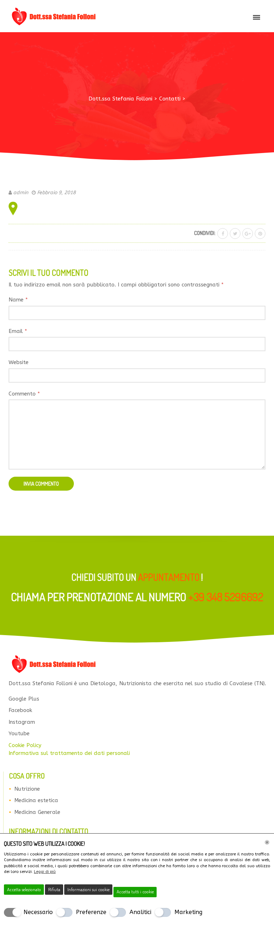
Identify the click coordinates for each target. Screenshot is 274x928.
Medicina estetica (36, 800)
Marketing (188, 912)
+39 (225, 596)
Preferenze (91, 912)
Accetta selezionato (24, 889)
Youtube (19, 733)
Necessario (38, 912)
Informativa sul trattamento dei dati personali (69, 753)
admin (20, 193)
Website (19, 362)
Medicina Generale (37, 812)
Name (18, 299)
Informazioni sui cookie (88, 889)
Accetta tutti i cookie (135, 891)
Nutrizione (27, 789)
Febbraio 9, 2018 (56, 193)
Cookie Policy (25, 745)
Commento (24, 394)
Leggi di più (45, 871)
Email (18, 331)
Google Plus (24, 699)
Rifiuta (54, 889)
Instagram (22, 722)
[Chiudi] (267, 842)
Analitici (140, 912)
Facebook (20, 710)
